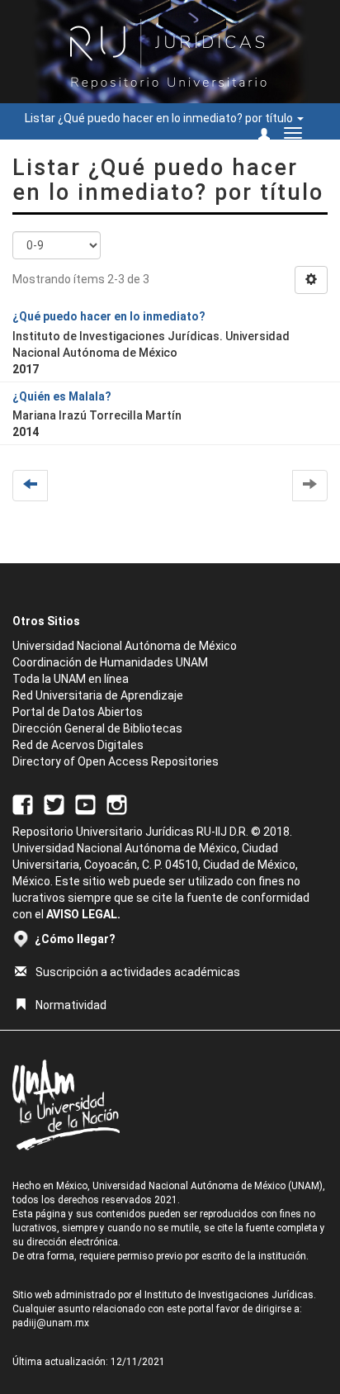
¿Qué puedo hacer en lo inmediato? (108, 316)
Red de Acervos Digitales (78, 745)
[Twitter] (54, 803)
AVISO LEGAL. (83, 914)
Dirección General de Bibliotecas (97, 728)
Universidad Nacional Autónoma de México (124, 645)
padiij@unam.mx (50, 1323)
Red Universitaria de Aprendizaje (97, 695)
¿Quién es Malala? (61, 396)
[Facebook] (22, 803)
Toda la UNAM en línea (70, 678)
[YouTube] (85, 803)
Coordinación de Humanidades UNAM (110, 662)
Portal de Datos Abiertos (77, 711)
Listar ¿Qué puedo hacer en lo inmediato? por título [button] (160, 118)
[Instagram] (116, 803)
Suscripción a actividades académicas (137, 972)
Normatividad (70, 1005)
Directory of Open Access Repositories (115, 761)
